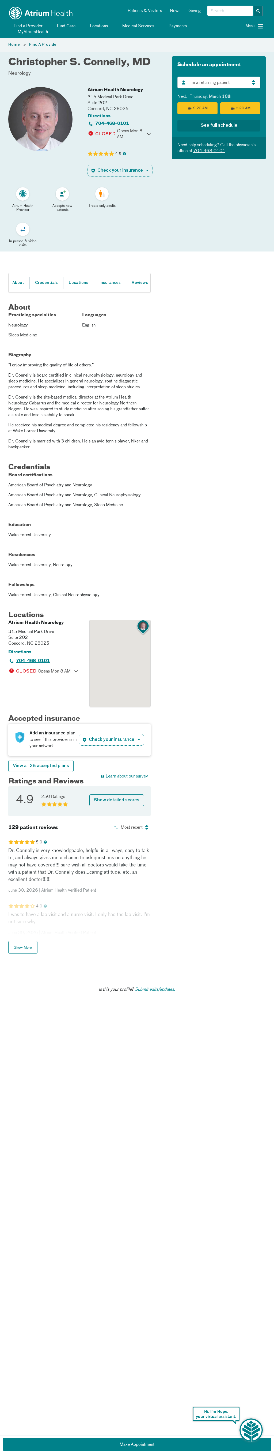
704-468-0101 (112, 124)
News (175, 11)
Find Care (65, 26)
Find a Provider (28, 26)
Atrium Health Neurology (115, 90)
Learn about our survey (127, 776)
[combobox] (230, 11)
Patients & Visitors (145, 11)
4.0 (39, 906)
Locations (98, 26)
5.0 (39, 842)
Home (14, 45)
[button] (258, 11)
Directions (99, 116)
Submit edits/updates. (155, 990)
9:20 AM (200, 108)
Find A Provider (43, 45)
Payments (177, 26)
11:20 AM (243, 108)
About (18, 283)
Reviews (140, 283)
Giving (194, 11)
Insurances (110, 283)
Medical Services (137, 26)
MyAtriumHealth (32, 32)
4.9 (118, 154)
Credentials (46, 283)
